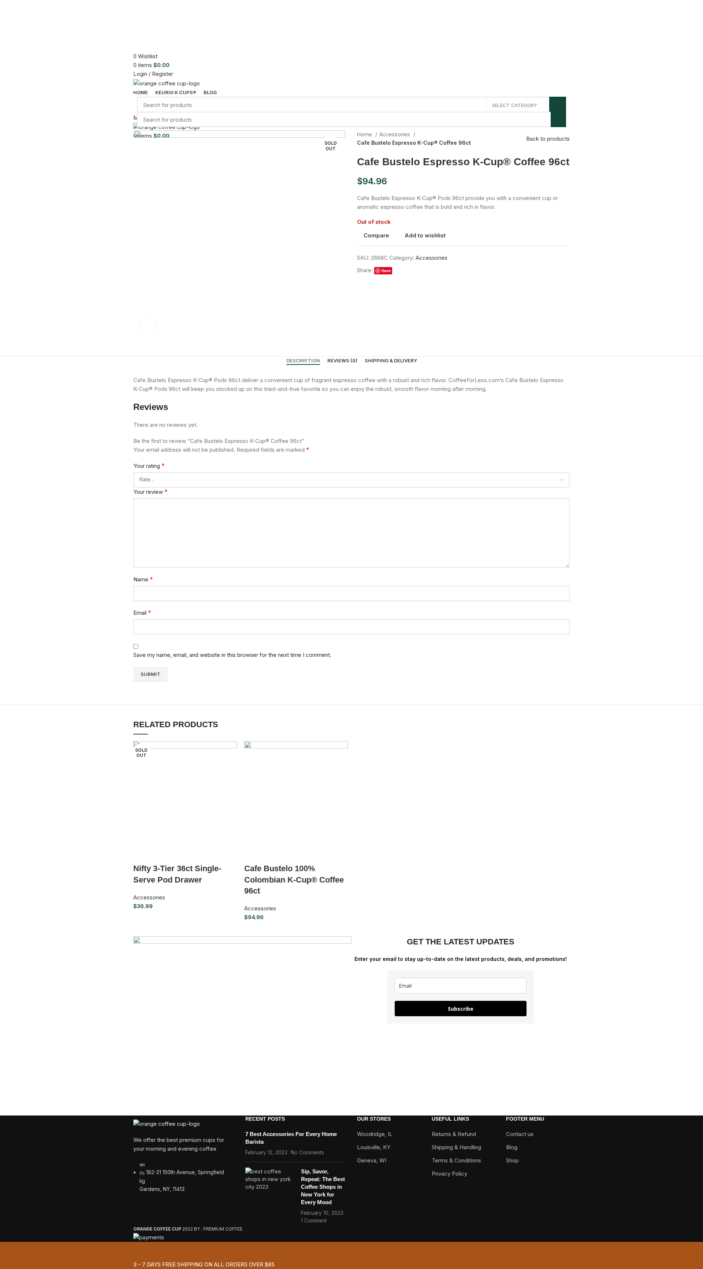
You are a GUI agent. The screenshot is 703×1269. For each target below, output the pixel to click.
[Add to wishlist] (202, 854)
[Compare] (182, 854)
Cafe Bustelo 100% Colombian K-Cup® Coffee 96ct (294, 880)
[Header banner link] (351, 634)
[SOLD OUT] (296, 792)
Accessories (149, 897)
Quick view (162, 854)
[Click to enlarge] (148, 327)
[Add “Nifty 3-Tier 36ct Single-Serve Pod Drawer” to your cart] (142, 854)
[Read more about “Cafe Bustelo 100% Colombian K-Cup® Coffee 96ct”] (253, 854)
